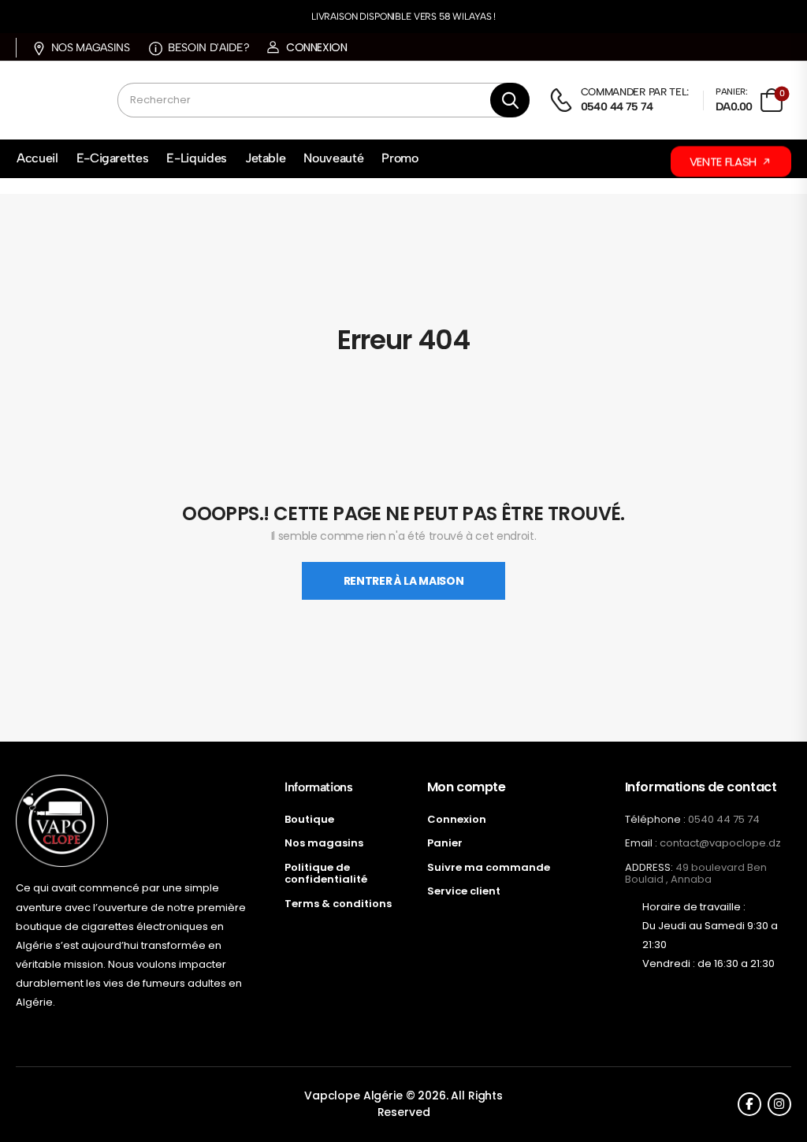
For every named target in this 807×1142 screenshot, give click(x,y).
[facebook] (749, 1104)
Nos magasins (90, 47)
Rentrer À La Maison (403, 581)
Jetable (265, 158)
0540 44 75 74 (724, 819)
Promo (399, 158)
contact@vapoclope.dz (720, 842)
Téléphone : (655, 819)
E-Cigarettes (112, 158)
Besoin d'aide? (208, 47)
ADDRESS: (649, 867)
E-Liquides (196, 158)
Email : (641, 842)
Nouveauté (333, 158)
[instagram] (779, 1104)
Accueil (37, 158)
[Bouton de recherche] (510, 100)
